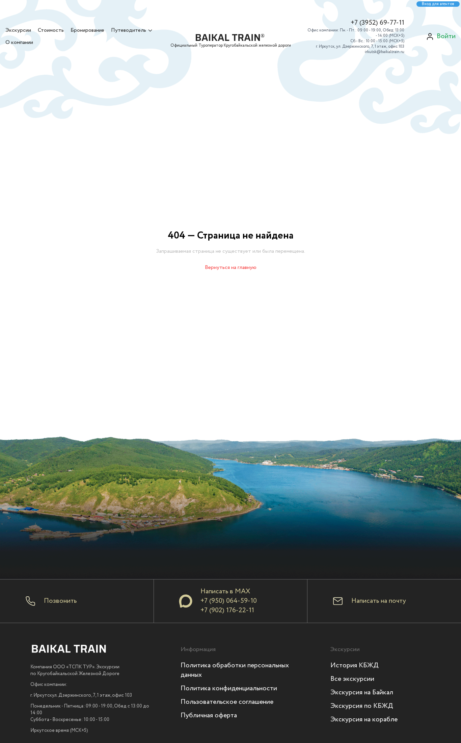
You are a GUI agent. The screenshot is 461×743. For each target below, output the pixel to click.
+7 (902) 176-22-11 (227, 610)
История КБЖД (354, 665)
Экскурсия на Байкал (361, 692)
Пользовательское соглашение (227, 702)
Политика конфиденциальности (229, 688)
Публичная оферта (209, 715)
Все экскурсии (352, 679)
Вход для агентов (438, 4)
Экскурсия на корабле (364, 719)
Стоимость (51, 30)
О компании (19, 42)
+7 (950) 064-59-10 (228, 601)
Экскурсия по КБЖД (361, 706)
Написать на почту (378, 601)
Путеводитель (128, 30)
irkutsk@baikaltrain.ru (384, 52)
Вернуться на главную (230, 267)
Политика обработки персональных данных (235, 670)
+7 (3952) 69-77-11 (377, 23)
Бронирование (87, 30)
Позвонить (60, 601)
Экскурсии (18, 30)
